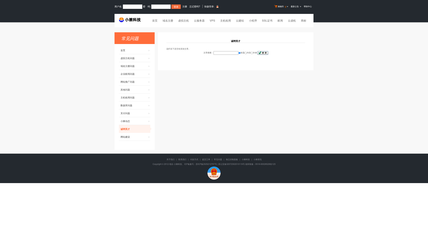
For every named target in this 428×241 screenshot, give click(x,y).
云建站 (240, 20)
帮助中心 (308, 6)
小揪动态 (125, 121)
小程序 (253, 20)
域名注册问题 (128, 66)
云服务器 (199, 20)
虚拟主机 (183, 20)
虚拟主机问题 (128, 58)
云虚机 (292, 20)
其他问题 (125, 89)
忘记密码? (194, 6)
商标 (303, 20)
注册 (184, 6)
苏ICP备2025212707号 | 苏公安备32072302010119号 (220, 164)
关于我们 (171, 159)
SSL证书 (267, 20)
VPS (212, 20)
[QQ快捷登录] (217, 6)
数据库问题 (126, 105)
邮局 (280, 20)
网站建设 (125, 136)
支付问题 (125, 113)
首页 (154, 20)
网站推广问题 (128, 81)
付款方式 (194, 159)
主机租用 (225, 20)
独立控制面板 (232, 159)
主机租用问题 (128, 97)
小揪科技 (246, 159)
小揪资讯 (258, 159)
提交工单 (206, 159)
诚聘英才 (125, 129)
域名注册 (168, 20)
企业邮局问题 (128, 73)
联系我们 (182, 159)
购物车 (282, 6)
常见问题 (218, 159)
